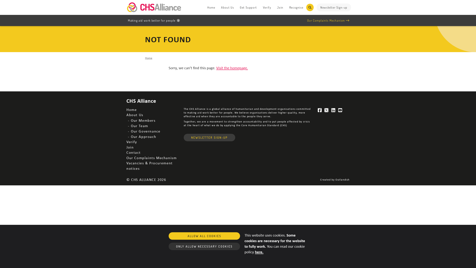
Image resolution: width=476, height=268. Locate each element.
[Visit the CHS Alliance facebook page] (320, 110)
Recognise (296, 7)
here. (259, 251)
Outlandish (342, 179)
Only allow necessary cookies (204, 246)
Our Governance (145, 131)
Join (280, 7)
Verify (267, 7)
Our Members (143, 120)
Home (211, 7)
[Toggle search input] (310, 7)
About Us (227, 7)
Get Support (248, 7)
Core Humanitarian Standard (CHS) (264, 125)
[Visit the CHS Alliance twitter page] (326, 110)
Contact (133, 152)
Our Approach (143, 136)
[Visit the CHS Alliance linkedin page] (333, 110)
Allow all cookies (204, 236)
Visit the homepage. (232, 67)
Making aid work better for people (152, 20)
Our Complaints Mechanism (326, 20)
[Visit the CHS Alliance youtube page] (340, 110)
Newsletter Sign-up (333, 7)
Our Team (139, 125)
